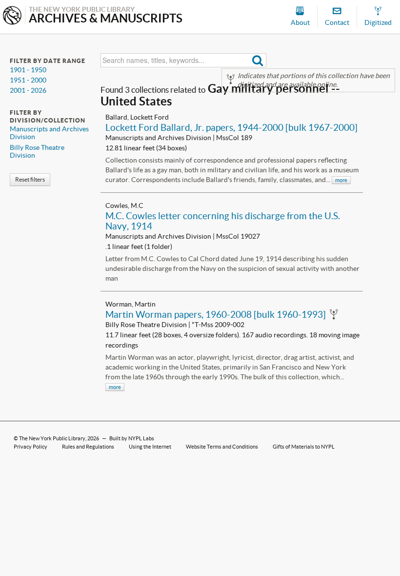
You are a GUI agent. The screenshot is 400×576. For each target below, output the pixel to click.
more (341, 180)
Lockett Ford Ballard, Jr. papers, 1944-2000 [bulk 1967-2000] (231, 127)
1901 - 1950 (28, 70)
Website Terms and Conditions (222, 447)
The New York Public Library (52, 438)
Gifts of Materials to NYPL (304, 447)
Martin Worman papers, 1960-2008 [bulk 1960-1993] (215, 314)
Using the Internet (150, 447)
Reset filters (30, 179)
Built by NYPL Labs (131, 438)
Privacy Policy (30, 447)
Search (257, 60)
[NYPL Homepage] (12, 16)
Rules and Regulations (88, 447)
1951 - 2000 (28, 80)
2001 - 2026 (28, 90)
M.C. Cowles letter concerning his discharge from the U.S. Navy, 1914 (222, 220)
